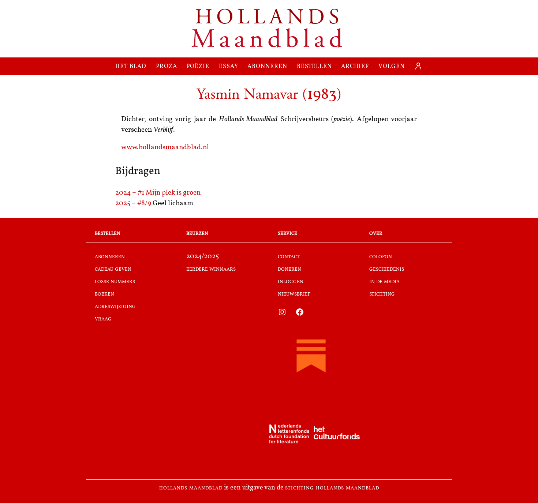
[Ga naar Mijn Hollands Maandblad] (418, 66)
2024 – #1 (130, 192)
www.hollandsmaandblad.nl (165, 147)
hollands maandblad (191, 488)
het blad (130, 66)
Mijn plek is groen (173, 192)
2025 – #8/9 (134, 203)
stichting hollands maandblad (332, 488)
